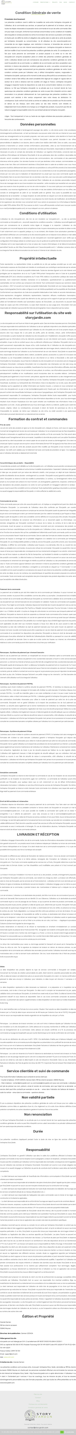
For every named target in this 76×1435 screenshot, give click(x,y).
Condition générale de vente (38, 1407)
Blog (38, 1401)
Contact (38, 1397)
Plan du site (38, 1394)
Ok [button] (62, 1432)
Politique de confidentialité (38, 1404)
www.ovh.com (9, 1357)
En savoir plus (69, 1432)
